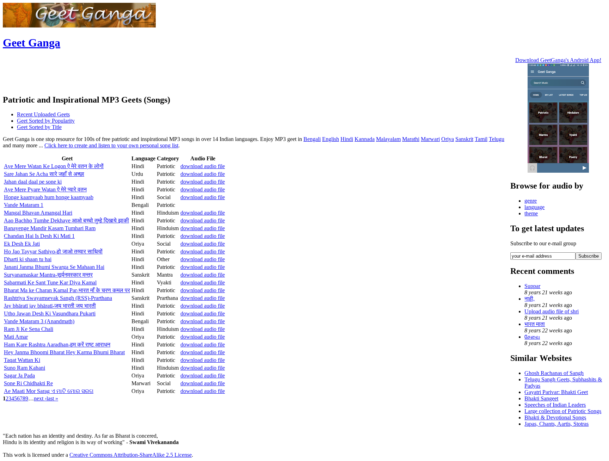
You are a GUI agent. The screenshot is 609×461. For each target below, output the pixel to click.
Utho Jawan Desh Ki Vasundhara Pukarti (50, 313)
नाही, (529, 299)
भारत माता (534, 324)
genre (530, 201)
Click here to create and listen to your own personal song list (111, 145)
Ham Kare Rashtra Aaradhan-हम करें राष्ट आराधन (57, 345)
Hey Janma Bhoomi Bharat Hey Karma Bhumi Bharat (64, 352)
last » (52, 398)
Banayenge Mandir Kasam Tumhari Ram (50, 228)
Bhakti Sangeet (541, 398)
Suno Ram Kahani (24, 368)
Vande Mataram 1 (23, 205)
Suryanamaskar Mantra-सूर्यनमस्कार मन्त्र (48, 275)
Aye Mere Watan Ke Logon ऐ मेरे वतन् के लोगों (54, 166)
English (330, 139)
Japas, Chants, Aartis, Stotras (556, 424)
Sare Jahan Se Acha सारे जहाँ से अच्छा (44, 174)
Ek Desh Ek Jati (22, 244)
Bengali (312, 139)
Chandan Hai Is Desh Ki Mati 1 (39, 236)
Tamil (481, 139)
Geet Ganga (31, 42)
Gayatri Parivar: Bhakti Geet (556, 392)
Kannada (365, 139)
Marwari (430, 139)
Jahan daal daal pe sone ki (33, 182)
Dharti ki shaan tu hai (27, 259)
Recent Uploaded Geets (43, 114)
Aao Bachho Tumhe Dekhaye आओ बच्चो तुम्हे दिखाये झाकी (66, 220)
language (534, 207)
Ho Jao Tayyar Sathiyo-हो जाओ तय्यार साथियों (53, 251)
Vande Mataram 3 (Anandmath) (39, 321)
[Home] (79, 26)
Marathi (410, 139)
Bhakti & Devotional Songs (555, 417)
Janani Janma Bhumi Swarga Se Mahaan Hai (54, 267)
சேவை (532, 337)
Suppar (532, 286)
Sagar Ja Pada (19, 376)
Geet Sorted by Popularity (46, 121)
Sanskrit (464, 139)
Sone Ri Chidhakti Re (28, 383)
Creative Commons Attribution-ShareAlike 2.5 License (130, 455)
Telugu (496, 139)
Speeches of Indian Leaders (555, 405)
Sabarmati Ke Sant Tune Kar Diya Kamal (50, 282)
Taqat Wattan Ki (22, 360)
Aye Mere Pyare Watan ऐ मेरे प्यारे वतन (45, 189)
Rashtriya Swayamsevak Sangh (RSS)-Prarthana (58, 298)
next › (40, 398)
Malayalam (388, 139)
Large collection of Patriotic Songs (562, 411)
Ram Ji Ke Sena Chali (28, 329)
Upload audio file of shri (551, 311)
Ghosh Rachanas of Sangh (554, 373)
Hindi (346, 139)
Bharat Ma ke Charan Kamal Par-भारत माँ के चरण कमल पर (67, 290)
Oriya (447, 139)
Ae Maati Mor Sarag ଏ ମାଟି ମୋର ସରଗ (48, 391)
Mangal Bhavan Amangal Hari (38, 213)
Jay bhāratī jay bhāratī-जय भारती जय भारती (50, 306)
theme (531, 213)
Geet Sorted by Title (39, 127)
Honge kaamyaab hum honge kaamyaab (48, 197)
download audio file (202, 166)
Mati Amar (16, 337)
